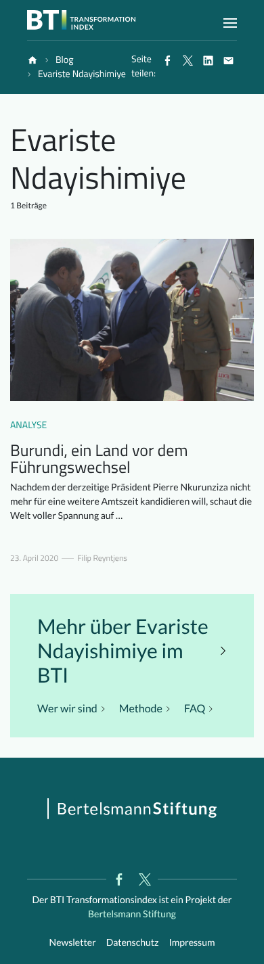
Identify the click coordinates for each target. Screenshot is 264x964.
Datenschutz (132, 942)
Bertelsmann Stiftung (132, 913)
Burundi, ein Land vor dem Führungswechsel (99, 459)
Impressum (192, 942)
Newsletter (72, 942)
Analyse (28, 425)
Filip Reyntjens (102, 558)
